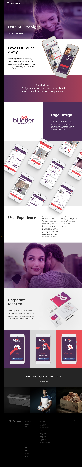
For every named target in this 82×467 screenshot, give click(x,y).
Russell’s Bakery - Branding (43, 437)
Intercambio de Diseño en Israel (30, 453)
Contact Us (27, 426)
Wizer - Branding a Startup (44, 422)
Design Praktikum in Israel (29, 450)
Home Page (28, 421)
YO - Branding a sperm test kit (45, 443)
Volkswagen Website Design (44, 430)
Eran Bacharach (28, 455)
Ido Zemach (28, 456)
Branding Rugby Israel (44, 427)
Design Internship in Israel (29, 447)
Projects (27, 424)
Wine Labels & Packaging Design (44, 440)
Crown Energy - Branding (43, 434)
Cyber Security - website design (43, 425)
